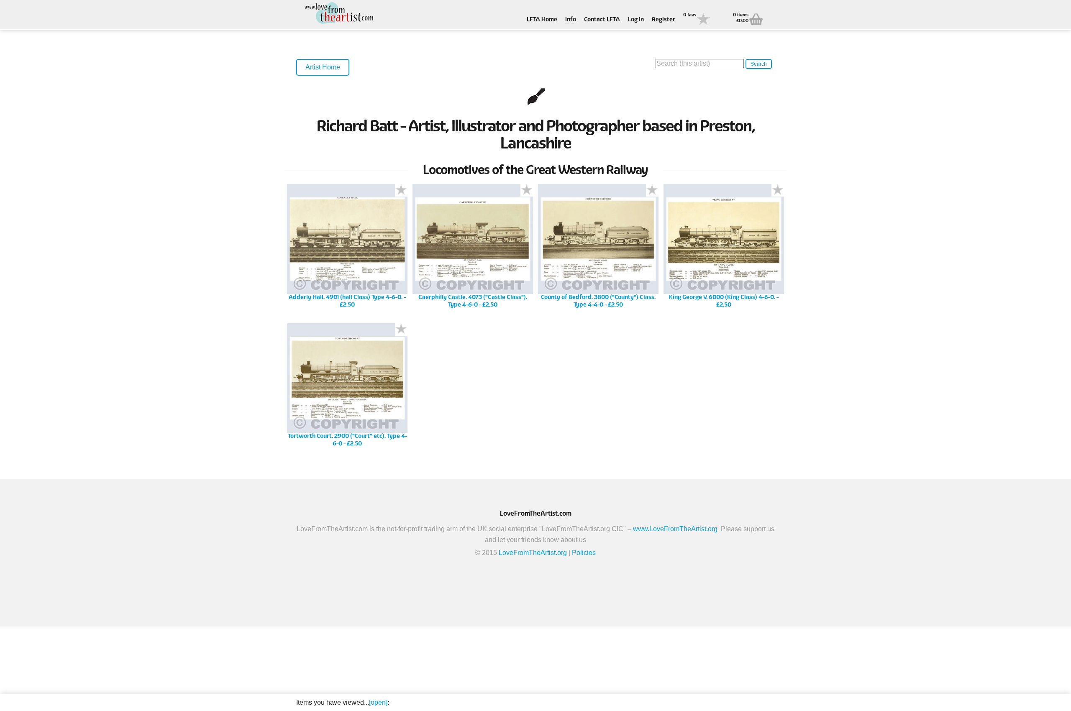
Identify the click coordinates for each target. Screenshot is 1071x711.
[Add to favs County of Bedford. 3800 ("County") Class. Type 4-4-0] (652, 190)
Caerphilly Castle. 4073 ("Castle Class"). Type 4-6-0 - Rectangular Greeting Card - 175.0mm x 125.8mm (473, 249)
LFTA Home (542, 20)
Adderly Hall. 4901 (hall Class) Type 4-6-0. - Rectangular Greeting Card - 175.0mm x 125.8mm (347, 249)
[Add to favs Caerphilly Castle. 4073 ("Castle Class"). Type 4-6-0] (526, 190)
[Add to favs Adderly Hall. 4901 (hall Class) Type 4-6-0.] (401, 190)
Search (759, 64)
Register (663, 20)
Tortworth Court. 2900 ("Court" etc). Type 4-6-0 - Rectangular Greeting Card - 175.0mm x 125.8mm (347, 388)
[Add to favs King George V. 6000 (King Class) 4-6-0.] (777, 190)
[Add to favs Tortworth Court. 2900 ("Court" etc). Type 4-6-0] (401, 329)
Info (570, 20)
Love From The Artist (338, 13)
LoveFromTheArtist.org (533, 552)
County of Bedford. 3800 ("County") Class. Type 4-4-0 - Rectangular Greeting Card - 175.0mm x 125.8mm (598, 249)
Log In (636, 20)
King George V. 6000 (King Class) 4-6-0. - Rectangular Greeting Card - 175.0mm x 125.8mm (724, 249)
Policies (584, 552)
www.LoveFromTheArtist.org (675, 528)
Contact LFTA (602, 20)
